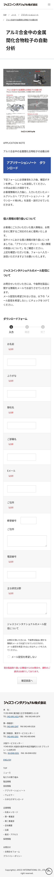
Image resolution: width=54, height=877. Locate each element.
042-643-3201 (12, 736)
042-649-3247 (12, 726)
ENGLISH (7, 759)
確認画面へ (27, 680)
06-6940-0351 (13, 753)
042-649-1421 (12, 716)
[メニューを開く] (49, 4)
